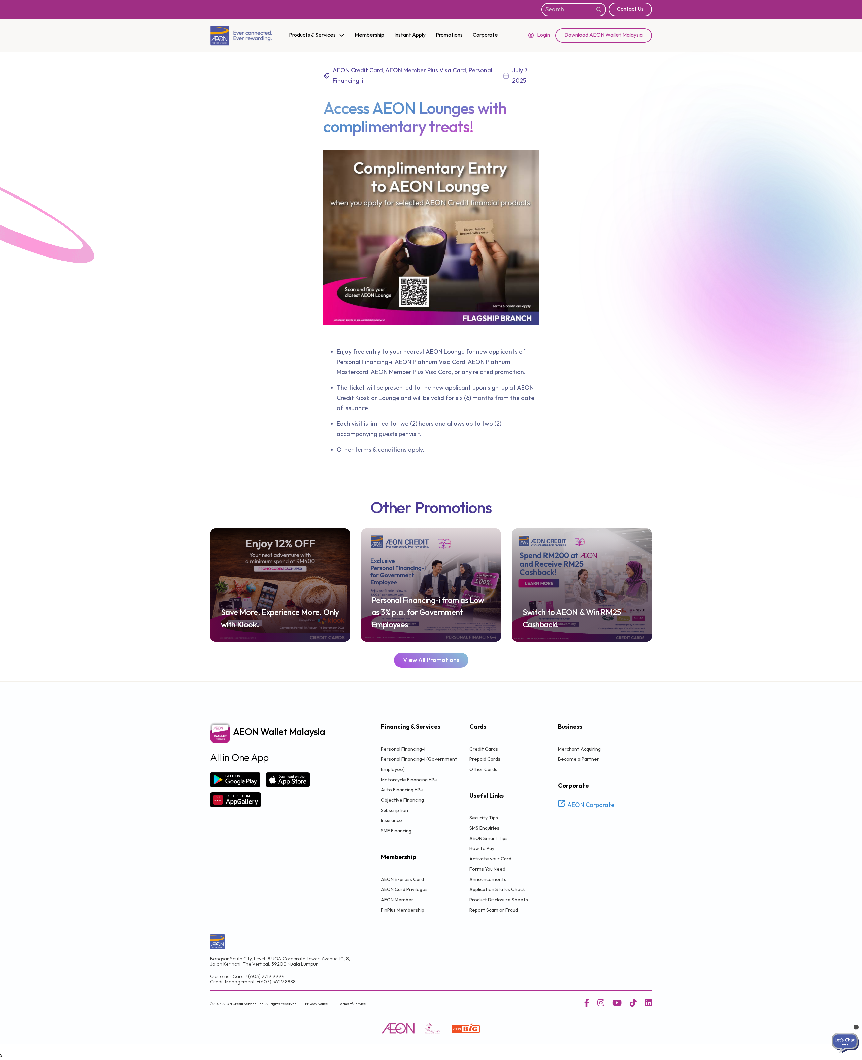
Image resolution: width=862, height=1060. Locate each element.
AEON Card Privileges (404, 889)
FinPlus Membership (402, 910)
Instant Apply (410, 35)
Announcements (487, 879)
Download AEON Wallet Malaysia (603, 35)
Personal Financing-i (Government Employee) (419, 764)
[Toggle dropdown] (341, 35)
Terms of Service (352, 1004)
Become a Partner (578, 759)
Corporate (485, 35)
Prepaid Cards (484, 759)
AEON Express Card (402, 879)
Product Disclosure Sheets (498, 899)
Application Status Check (497, 889)
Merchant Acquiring (579, 749)
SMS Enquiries (484, 828)
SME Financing (396, 831)
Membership (369, 35)
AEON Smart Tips (488, 838)
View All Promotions (431, 660)
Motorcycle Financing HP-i (409, 779)
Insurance (391, 820)
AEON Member (397, 899)
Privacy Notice (316, 1004)
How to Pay (481, 848)
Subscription (394, 810)
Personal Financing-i (403, 749)
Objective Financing (402, 800)
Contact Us (630, 9)
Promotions (449, 35)
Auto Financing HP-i (402, 789)
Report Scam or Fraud (493, 910)
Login (543, 35)
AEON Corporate (591, 805)
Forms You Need (487, 869)
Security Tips (483, 817)
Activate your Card (490, 858)
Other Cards (483, 769)
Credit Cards (483, 749)
